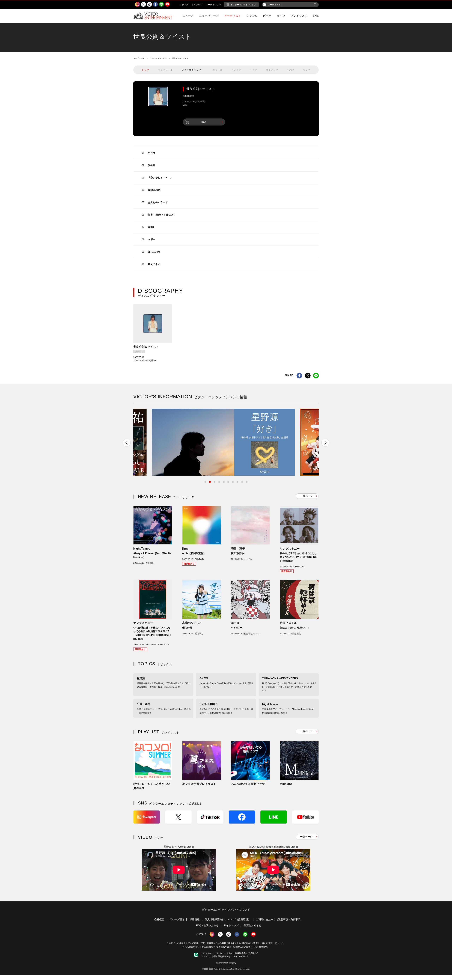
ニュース (188, 15)
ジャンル (252, 15)
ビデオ (267, 15)
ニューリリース (209, 15)
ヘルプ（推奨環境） (239, 919)
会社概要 (159, 919)
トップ (145, 69)
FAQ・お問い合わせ (207, 925)
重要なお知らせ (252, 925)
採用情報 (195, 919)
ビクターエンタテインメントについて (226, 909)
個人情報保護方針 (215, 919)
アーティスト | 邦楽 (158, 58)
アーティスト (232, 15)
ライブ (281, 15)
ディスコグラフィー (192, 69)
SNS (316, 15)
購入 (203, 121)
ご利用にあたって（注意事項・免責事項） (279, 919)
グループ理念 (177, 919)
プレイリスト (298, 15)
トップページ (138, 58)
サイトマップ (231, 925)
